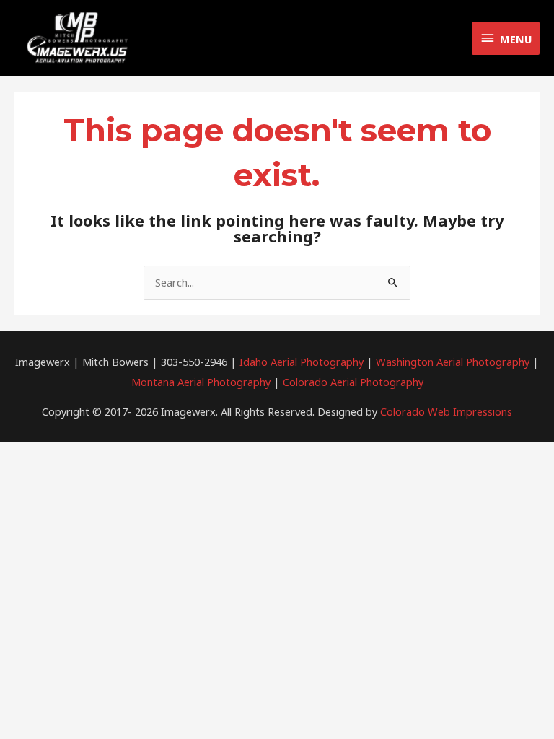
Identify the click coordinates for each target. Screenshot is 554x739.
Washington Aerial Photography (452, 361)
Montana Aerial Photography (201, 382)
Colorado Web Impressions (446, 411)
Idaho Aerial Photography (301, 361)
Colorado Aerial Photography (353, 382)
